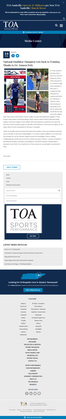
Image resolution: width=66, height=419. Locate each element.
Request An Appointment (26, 411)
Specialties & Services (32, 344)
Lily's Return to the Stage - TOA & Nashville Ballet (18, 264)
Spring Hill (38, 326)
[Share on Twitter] (17, 55)
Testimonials (33, 382)
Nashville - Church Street (38, 312)
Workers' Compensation (33, 376)
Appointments (32, 339)
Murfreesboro (38, 306)
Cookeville (23, 315)
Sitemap (19, 409)
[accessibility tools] (64, 18)
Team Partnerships (33, 368)
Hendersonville (23, 326)
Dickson (23, 317)
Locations (32, 299)
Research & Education (13, 185)
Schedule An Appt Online (34, 32)
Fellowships (33, 373)
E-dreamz (45, 405)
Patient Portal (32, 358)
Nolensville (38, 315)
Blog (7, 181)
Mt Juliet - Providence (38, 303)
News (7, 175)
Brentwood (23, 306)
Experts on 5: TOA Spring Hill (12, 249)
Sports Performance (33, 365)
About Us (33, 379)
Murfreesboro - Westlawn (38, 309)
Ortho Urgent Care (32, 353)
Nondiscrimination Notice (39, 409)
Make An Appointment (34, 417)
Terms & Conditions (27, 409)
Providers (32, 342)
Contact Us (32, 361)
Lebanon (23, 332)
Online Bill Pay (32, 355)
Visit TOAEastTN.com (33, 290)
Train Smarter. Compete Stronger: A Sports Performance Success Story (24, 253)
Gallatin (23, 323)
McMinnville (23, 334)
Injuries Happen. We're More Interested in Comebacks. (19, 260)
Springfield (38, 329)
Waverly (38, 332)
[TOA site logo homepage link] (11, 25)
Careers (33, 371)
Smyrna (38, 323)
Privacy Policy (12, 409)
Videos (8, 178)
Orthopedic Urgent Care (38, 317)
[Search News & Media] (59, 190)
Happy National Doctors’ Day (12, 256)
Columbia (23, 312)
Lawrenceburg (23, 329)
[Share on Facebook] (13, 55)
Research (33, 384)
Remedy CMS (38, 405)
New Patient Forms (51, 409)
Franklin (23, 320)
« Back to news (11, 167)
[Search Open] (56, 25)
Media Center (32, 350)
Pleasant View (38, 320)
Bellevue (23, 303)
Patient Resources (32, 347)
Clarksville (23, 309)
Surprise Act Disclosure (38, 411)
